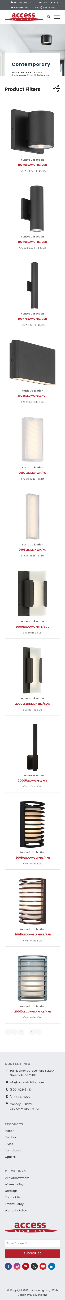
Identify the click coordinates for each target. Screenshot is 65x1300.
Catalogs (11, 1191)
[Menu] (55, 17)
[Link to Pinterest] (25, 1266)
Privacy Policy (14, 1204)
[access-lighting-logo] (27, 17)
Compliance (13, 1150)
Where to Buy (14, 1184)
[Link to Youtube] (43, 1266)
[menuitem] (21, 2)
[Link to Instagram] (17, 1266)
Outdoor (10, 1137)
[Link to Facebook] (8, 1266)
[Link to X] (34, 1266)
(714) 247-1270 (20, 1097)
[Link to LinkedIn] (51, 1266)
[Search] (47, 17)
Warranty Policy (16, 1210)
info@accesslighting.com (27, 1082)
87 (32, 1031)
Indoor (9, 1131)
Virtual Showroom (17, 1178)
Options (10, 1157)
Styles (9, 1144)
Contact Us (21, 7)
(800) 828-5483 (45, 7)
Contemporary (31, 64)
